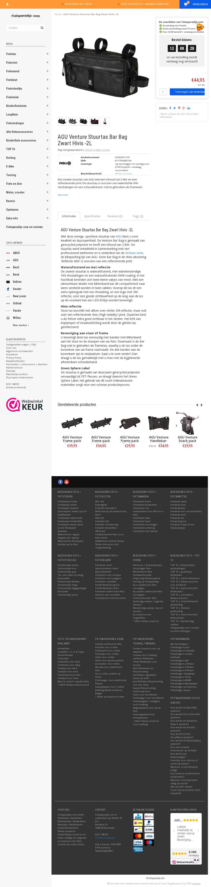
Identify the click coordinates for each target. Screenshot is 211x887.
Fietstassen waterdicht (70, 517)
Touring (11, 175)
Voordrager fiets (142, 568)
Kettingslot (101, 504)
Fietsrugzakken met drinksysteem (144, 716)
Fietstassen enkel (67, 504)
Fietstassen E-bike (67, 501)
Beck (16, 274)
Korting (10, 157)
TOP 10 (10, 149)
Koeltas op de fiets (68, 544)
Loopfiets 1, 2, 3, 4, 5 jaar (71, 651)
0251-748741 (12, 384)
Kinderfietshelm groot (107, 584)
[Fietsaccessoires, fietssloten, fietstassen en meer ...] (25, 15)
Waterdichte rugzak (68, 534)
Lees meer (63, 194)
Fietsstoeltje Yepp (67, 584)
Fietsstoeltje (14, 88)
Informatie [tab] (69, 216)
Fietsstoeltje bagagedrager (72, 588)
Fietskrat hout (178, 504)
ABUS (16, 253)
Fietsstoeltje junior (68, 594)
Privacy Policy (13, 357)
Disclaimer (12, 354)
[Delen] (169, 108)
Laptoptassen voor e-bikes (109, 686)
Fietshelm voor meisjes (108, 574)
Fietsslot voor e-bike (106, 647)
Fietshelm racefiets (105, 581)
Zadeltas (62, 531)
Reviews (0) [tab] (115, 216)
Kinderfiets (64, 648)
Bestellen (72, 454)
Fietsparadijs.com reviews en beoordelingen (184, 629)
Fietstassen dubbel (68, 508)
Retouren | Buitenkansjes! (147, 565)
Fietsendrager (15, 123)
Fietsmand (12, 71)
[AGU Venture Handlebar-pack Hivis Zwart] (129, 423)
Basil (16, 267)
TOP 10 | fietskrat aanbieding (180, 609)
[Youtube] (66, 482)
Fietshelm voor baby (69, 664)
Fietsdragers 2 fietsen (182, 663)
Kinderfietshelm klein (107, 588)
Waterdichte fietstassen (70, 540)
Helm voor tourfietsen (145, 694)
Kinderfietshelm (16, 106)
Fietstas (11, 54)
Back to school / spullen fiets (73, 681)
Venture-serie (134, 253)
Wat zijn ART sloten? (181, 786)
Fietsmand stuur (142, 521)
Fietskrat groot (178, 521)
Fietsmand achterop (144, 527)
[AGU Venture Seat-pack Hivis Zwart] (187, 423)
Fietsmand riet (141, 508)
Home (58, 14)
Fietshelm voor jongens (108, 578)
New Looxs (19, 296)
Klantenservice (14, 367)
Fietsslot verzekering (106, 524)
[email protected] (105, 837)
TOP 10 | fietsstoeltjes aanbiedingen (182, 566)
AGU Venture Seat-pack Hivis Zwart (187, 440)
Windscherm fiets (142, 571)
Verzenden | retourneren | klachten (26, 364)
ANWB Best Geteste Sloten (109, 540)
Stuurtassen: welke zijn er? (72, 511)
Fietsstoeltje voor (67, 568)
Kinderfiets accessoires (21, 140)
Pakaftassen (64, 514)
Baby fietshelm (103, 571)
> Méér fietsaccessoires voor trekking (146, 722)
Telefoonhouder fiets (144, 598)
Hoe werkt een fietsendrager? (178, 755)
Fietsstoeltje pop (67, 571)
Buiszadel (63, 591)
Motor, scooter (15, 192)
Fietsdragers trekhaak (182, 650)
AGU (15, 260)
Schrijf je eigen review (97, 149)
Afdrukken (166, 116)
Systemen (12, 209)
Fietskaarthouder (142, 574)
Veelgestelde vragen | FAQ (21, 344)
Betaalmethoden (15, 360)
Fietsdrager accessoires (183, 686)
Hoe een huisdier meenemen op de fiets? (183, 749)
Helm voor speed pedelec (109, 660)
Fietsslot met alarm (105, 508)
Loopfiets (12, 114)
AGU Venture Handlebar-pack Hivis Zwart (130, 442)
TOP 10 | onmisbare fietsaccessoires (181, 596)
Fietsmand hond (142, 501)
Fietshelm (12, 97)
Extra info (12, 218)
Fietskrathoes (177, 508)
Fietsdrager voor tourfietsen (148, 697)
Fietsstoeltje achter (68, 565)
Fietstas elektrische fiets (108, 643)
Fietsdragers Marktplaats (183, 683)
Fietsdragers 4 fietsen (182, 670)
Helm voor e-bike (105, 657)
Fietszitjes (63, 658)
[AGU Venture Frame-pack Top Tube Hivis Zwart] (101, 423)
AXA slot (99, 517)
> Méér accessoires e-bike (109, 696)
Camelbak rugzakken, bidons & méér (145, 676)
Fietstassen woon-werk (70, 524)
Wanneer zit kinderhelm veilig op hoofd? (183, 781)
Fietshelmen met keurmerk (110, 598)
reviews (196, 883)
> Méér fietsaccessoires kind (73, 684)
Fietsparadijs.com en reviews (24, 227)
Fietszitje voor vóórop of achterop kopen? (184, 762)
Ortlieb (17, 303)
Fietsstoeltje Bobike (68, 581)
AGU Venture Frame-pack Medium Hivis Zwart (72, 442)
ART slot (99, 501)
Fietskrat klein (178, 514)
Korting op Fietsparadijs (146, 581)
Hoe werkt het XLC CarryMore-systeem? (181, 735)
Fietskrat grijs (177, 527)
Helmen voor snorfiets (107, 594)
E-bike (10, 166)
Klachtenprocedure (17, 374)
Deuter (17, 289)
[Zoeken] (41, 25)
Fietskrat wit (177, 517)
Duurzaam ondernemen (19, 377)
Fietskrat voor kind (68, 678)
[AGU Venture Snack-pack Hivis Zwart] (158, 423)
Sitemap (10, 370)
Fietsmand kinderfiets (145, 504)
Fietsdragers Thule (180, 676)
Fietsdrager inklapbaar (182, 673)
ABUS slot (100, 531)
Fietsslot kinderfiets (106, 527)
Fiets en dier (14, 183)
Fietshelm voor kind (69, 661)
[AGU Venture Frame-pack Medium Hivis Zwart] (72, 423)
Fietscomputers (141, 691)
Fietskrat (11, 80)
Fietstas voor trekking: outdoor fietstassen (145, 656)
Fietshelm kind (103, 565)
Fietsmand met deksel (145, 531)
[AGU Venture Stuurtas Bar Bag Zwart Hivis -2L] (105, 69)
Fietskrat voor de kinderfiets (186, 511)
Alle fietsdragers (179, 643)
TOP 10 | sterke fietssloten (185, 578)
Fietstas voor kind (67, 668)
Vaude (17, 310)
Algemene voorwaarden (19, 351)
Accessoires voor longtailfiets (142, 616)
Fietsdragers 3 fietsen (182, 666)
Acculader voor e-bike (107, 663)
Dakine (17, 281)
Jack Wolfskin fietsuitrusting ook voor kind (148, 683)
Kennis (10, 201)
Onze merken (14, 242)
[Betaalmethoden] (138, 816)
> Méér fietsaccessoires (146, 621)
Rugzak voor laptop (68, 537)
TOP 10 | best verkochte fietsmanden (184, 616)
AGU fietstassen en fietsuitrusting (143, 670)
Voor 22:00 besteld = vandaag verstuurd (145, 4)
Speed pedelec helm (106, 568)
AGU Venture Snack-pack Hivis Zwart (159, 440)
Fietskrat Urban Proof (182, 524)
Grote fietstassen (67, 527)
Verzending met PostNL (79, 4)
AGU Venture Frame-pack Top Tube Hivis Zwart (101, 442)
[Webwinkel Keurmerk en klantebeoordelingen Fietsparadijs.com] (32, 404)
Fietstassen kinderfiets (70, 521)
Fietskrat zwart (178, 501)
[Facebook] (60, 482)
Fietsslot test (102, 521)
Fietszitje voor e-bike (106, 653)
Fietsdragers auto (180, 647)
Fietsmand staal (141, 517)
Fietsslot (11, 62)
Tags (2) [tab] (137, 216)
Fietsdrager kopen (180, 690)
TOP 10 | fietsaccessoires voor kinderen (184, 583)
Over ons (11, 347)
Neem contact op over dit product (179, 113)
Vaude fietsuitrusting (144, 687)
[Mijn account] (7, 3)
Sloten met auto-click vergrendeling (107, 546)
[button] (47, 54)
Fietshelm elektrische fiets (109, 591)
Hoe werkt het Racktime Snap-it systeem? (183, 722)
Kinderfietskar (65, 655)
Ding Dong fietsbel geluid (146, 578)
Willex (17, 317)
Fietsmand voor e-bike (107, 650)
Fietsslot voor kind (68, 671)
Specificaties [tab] (92, 216)
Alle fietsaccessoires (19, 131)
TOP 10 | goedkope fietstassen (181, 573)
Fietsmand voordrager (145, 524)
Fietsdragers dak (179, 660)
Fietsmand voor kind (69, 674)
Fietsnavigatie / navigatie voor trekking (146, 703)
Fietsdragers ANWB (180, 680)
